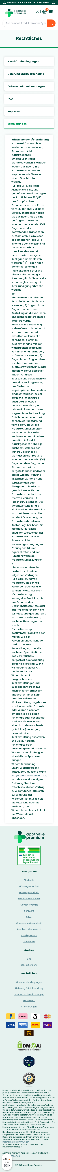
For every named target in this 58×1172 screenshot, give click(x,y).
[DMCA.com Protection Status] (29, 1046)
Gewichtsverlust (29, 904)
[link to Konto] (37, 12)
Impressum (29, 1000)
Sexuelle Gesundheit (29, 898)
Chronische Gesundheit (29, 923)
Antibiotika (29, 941)
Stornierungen (29, 1006)
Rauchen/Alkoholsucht (29, 929)
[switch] (7, 1165)
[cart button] (44, 11)
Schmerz (29, 910)
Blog (29, 958)
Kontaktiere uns (29, 964)
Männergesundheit (29, 886)
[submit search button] (51, 23)
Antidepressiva (29, 935)
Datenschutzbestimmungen (29, 994)
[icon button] (40, 11)
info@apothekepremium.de (28, 775)
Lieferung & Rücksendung (29, 988)
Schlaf (29, 917)
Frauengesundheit (29, 892)
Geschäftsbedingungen (29, 982)
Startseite (29, 880)
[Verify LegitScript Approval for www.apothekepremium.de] (29, 1061)
